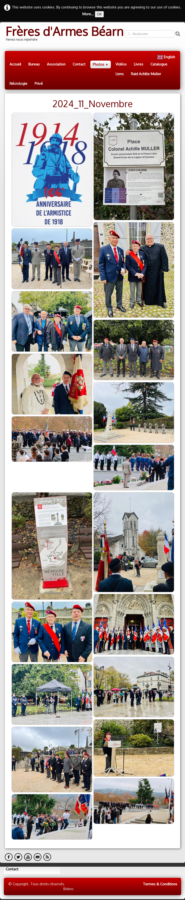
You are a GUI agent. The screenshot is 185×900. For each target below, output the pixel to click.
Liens (120, 73)
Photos (100, 64)
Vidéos (121, 64)
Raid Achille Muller (146, 73)
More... (88, 14)
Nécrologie (18, 83)
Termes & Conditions (160, 884)
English (170, 57)
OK (99, 14)
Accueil (15, 64)
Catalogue (159, 64)
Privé (39, 83)
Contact (79, 64)
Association (56, 64)
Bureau (34, 64)
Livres (138, 64)
